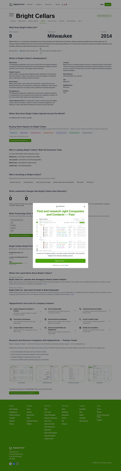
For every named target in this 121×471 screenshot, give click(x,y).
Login (66, 265)
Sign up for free (59, 260)
